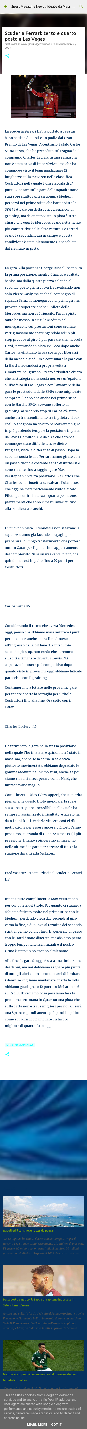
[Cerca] (81, 6)
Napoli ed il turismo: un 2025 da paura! (28, 1230)
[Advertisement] (43, 1130)
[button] (7, 56)
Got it (56, 1425)
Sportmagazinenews (20, 1045)
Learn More (37, 1425)
